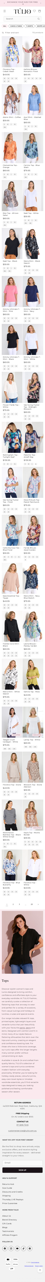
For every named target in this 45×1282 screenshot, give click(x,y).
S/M (5, 748)
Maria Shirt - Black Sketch (32, 262)
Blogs (4, 1228)
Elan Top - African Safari (10, 214)
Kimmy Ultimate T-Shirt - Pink (11, 310)
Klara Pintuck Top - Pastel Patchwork (32, 501)
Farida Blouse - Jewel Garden (30, 549)
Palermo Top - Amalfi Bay (30, 456)
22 (12, 655)
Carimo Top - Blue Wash (32, 166)
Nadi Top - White (31, 213)
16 (16, 78)
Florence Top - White (30, 884)
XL (15, 124)
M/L (9, 748)
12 (8, 78)
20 (8, 81)
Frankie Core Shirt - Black (11, 645)
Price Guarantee (9, 1203)
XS (4, 557)
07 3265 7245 (22, 1125)
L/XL (14, 748)
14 (12, 78)
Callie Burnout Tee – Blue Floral (12, 549)
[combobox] (22, 19)
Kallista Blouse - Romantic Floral (31, 70)
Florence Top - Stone (12, 785)
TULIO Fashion (35, 1262)
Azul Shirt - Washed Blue (32, 118)
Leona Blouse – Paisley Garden (30, 645)
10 (4, 78)
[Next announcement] (40, 3)
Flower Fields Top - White (11, 406)
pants (22, 1028)
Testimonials (8, 1231)
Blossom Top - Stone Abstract (33, 786)
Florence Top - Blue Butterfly (11, 884)
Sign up (22, 1170)
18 (4, 81)
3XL (30, 223)
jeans (28, 1028)
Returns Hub (8, 1184)
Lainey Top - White (32, 740)
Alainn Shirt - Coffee (12, 117)
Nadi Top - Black (10, 261)
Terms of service (28, 1265)
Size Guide (7, 1188)
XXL (5, 127)
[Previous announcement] (4, 3)
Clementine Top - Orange (10, 166)
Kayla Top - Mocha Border (32, 834)
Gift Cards (7, 1224)
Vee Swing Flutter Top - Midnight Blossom (32, 407)
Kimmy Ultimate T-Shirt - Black (11, 358)
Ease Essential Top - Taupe (11, 597)
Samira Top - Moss (32, 692)
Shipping (6, 1196)
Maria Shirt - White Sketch (11, 693)
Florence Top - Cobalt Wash (9, 70)
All (4, 26)
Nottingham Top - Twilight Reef (11, 456)
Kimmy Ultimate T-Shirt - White (32, 358)
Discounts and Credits (12, 1192)
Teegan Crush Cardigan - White (10, 741)
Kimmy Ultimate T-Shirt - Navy (32, 310)
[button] (4, 11)
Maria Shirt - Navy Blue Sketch (32, 597)
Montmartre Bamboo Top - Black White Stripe (12, 835)
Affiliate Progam (10, 1235)
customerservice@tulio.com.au (22, 1131)
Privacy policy (39, 1265)
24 (16, 655)
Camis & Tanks (16, 26)
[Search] (38, 18)
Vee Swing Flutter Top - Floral (11, 501)
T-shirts (29, 26)
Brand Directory (9, 1220)
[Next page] (38, 904)
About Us (6, 1216)
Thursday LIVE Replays (12, 1200)
